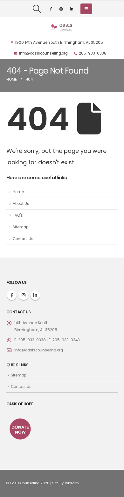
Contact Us (23, 238)
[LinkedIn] (71, 8)
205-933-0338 (93, 53)
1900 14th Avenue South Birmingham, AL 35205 (59, 42)
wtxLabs (72, 483)
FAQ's (18, 215)
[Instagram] (61, 8)
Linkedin (35, 295)
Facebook (12, 295)
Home (18, 191)
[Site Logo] (62, 27)
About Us (21, 203)
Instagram (23, 295)
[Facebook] (50, 8)
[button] (37, 9)
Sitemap (20, 227)
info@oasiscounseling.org (43, 53)
